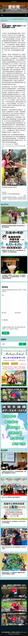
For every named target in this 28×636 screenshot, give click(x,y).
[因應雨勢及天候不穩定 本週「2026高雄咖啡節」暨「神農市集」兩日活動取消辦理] (14, 240)
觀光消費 (3, 24)
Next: (14, 197)
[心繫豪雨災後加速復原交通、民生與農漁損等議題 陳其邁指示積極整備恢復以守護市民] (14, 461)
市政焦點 (3, 468)
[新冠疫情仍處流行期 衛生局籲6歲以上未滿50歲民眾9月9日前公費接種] (14, 511)
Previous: (11, 193)
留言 (3, 295)
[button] (2, 15)
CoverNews (10, 634)
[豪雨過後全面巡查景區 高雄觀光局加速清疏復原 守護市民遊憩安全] (14, 215)
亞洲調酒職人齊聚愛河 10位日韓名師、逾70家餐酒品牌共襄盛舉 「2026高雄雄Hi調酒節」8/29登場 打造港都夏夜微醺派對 (14, 277)
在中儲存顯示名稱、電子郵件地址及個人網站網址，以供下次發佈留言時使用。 (13, 328)
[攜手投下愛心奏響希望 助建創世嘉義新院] (14, 487)
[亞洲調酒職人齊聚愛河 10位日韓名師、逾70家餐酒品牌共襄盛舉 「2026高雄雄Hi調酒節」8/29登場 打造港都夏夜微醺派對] (14, 265)
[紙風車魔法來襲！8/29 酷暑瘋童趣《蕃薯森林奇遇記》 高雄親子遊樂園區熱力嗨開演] (14, 562)
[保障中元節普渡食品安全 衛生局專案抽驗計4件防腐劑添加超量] (14, 536)
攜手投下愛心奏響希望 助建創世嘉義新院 (11, 497)
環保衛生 (3, 518)
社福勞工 (3, 494)
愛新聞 (14, 7)
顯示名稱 (4, 312)
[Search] (26, 15)
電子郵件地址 (18, 313)
